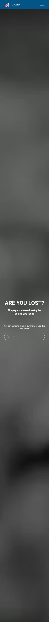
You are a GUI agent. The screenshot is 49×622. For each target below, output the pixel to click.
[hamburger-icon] (42, 5)
